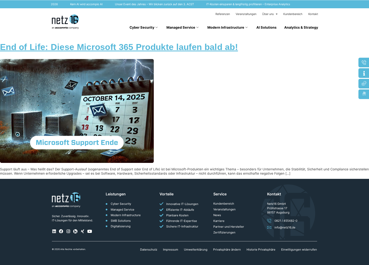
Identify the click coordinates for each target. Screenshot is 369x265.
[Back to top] (364, 260)
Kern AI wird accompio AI (82, 4)
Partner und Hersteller (228, 226)
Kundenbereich (293, 14)
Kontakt (313, 14)
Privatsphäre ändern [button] (227, 249)
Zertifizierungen (224, 232)
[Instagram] (68, 231)
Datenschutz (148, 249)
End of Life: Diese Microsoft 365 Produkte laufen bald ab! (119, 47)
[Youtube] (89, 231)
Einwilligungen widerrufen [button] (299, 249)
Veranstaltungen (246, 14)
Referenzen (222, 14)
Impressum (170, 249)
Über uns (268, 14)
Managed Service (180, 27)
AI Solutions (266, 27)
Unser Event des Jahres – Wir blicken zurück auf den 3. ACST (149, 4)
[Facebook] (61, 231)
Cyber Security (142, 27)
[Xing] (82, 231)
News (217, 215)
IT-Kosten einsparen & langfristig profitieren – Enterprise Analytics (244, 4)
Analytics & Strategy (301, 27)
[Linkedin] (54, 231)
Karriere (218, 221)
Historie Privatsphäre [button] (261, 249)
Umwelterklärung (195, 249)
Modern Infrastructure (225, 27)
